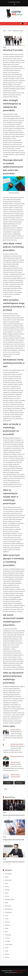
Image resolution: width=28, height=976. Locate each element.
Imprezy (7, 896)
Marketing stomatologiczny (17, 756)
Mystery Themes (19, 972)
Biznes (6, 877)
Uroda (6, 947)
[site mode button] (21, 23)
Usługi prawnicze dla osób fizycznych (13, 840)
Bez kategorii (8, 873)
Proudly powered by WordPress (19, 970)
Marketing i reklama (10, 899)
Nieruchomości (8, 909)
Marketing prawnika (15, 762)
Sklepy (6, 928)
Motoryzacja (8, 905)
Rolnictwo (7, 925)
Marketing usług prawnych (17, 744)
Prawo (4, 47)
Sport (6, 931)
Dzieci (6, 883)
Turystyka (7, 941)
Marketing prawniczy (16, 729)
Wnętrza (7, 954)
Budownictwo (8, 880)
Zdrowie (7, 957)
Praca (6, 915)
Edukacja (7, 889)
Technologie (8, 934)
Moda (6, 902)
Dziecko (7, 886)
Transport (7, 938)
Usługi (6, 951)
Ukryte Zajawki (8, 944)
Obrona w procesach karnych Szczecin (14, 815)
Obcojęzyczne (8, 912)
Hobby (6, 893)
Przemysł (7, 922)
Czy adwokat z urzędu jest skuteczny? (14, 862)
